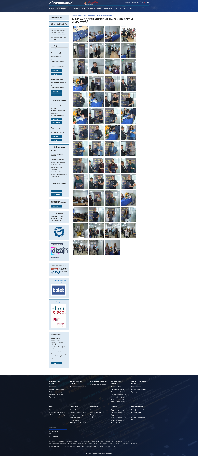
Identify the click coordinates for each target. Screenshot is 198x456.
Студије (51, 8)
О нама (99, 8)
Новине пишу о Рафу (55, 446)
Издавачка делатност (72, 441)
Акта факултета (85, 441)
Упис (70, 8)
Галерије (80, 15)
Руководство (72, 443)
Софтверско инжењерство (57, 391)
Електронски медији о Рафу (72, 446)
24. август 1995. (55, 338)
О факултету (109, 441)
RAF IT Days (52, 433)
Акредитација (108, 8)
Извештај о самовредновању (57, 443)
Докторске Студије (75, 417)
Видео (96, 443)
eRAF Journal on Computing (57, 415)
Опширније (55, 70)
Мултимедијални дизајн (56, 397)
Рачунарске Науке (116, 386)
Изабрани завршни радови (118, 417)
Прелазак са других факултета (78, 422)
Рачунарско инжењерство (56, 389)
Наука (83, 8)
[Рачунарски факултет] (61, 2)
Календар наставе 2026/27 (107, 446)
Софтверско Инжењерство (118, 394)
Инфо (130, 8)
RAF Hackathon (53, 436)
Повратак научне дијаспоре (57, 412)
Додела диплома (115, 422)
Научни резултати (54, 410)
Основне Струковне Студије (78, 412)
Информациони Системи (118, 391)
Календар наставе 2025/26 (89, 446)
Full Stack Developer (137, 412)
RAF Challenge (53, 431)
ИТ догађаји (134, 443)
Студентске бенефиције (118, 412)
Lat (142, 2)
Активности (91, 8)
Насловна (74, 15)
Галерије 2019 (86, 15)
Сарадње (59, 302)
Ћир (138, 2)
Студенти (76, 8)
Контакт (127, 2)
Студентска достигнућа (117, 415)
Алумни (125, 8)
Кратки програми (61, 8)
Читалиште (117, 8)
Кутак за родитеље (95, 412)
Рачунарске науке (54, 386)
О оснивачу (118, 441)
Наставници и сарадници (56, 441)
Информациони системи (56, 394)
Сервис (133, 2)
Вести (90, 443)
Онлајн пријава (56, 74)
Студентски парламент (117, 420)
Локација (126, 441)
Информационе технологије (78, 386)
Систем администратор (138, 415)
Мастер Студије (74, 420)
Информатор (103, 443)
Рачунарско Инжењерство (118, 389)
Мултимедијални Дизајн (118, 397)
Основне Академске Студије (78, 410)
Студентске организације (118, 410)
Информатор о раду (97, 441)
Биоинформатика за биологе (139, 410)
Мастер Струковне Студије (77, 415)
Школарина (93, 410)
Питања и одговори (115, 443)
